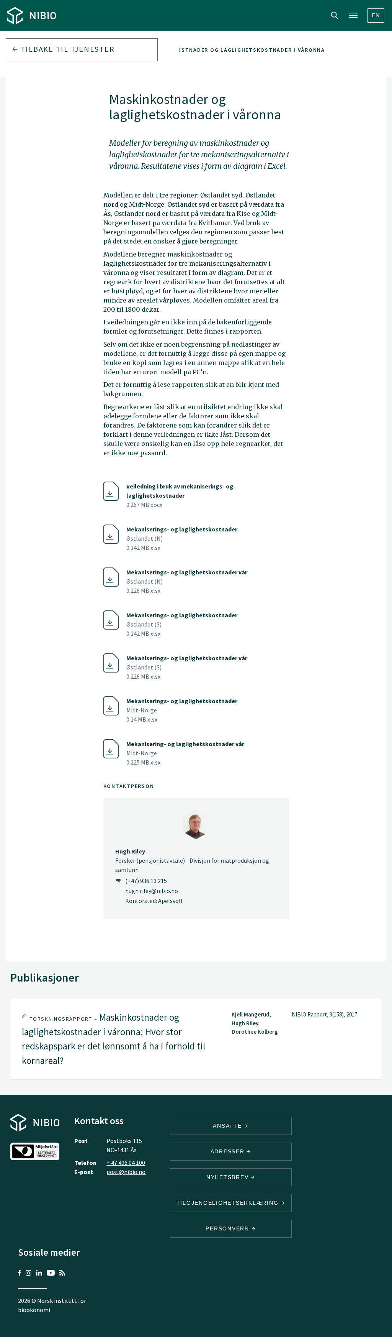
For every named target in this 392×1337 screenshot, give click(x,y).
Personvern (228, 1228)
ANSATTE (228, 1126)
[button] (196, 1039)
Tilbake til (66, 49)
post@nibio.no (125, 1172)
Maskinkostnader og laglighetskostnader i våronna (238, 49)
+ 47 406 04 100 (125, 1162)
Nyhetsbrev (228, 1177)
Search (334, 15)
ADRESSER (229, 1151)
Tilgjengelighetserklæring (228, 1203)
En (376, 15)
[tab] (196, 1039)
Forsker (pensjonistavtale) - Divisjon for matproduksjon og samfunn (192, 860)
